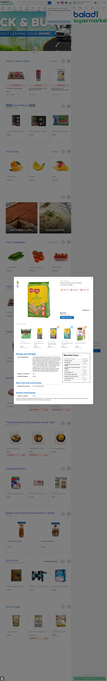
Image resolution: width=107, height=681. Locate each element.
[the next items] (89, 337)
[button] (17, 283)
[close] (92, 278)
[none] (26, 336)
